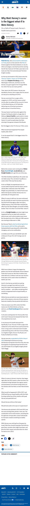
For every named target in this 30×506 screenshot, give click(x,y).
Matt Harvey (5, 60)
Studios (8, 494)
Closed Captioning (19, 499)
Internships (22, 494)
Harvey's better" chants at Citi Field (12, 78)
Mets (23, 62)
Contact (13, 494)
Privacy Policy (4, 497)
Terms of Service (12, 497)
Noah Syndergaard (14, 309)
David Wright (9, 171)
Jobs (17, 494)
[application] (15, 49)
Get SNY (4, 494)
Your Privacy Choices (6, 499)
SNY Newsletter (20, 492)
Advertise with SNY (12, 492)
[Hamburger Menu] (2, 2)
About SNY (3, 492)
